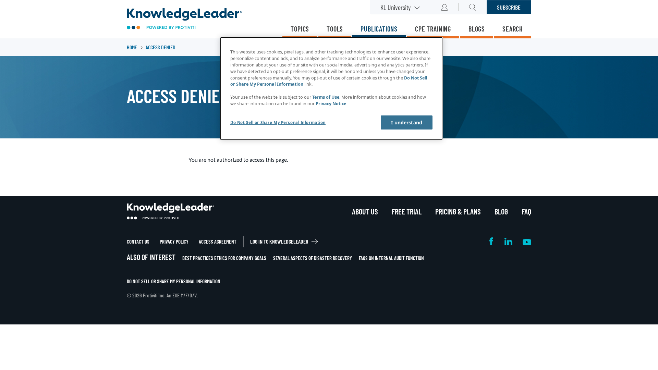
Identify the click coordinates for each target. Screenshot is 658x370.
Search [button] (472, 7)
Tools (335, 29)
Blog (501, 211)
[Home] (184, 19)
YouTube (527, 241)
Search (512, 29)
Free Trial (407, 211)
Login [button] (444, 7)
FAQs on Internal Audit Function (391, 258)
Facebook (491, 241)
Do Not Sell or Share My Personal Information (173, 281)
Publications (379, 29)
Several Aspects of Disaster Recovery (312, 258)
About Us (365, 211)
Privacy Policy (174, 241)
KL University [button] (395, 7)
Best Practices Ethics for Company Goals (224, 258)
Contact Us (138, 241)
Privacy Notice (331, 104)
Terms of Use (325, 97)
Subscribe (509, 7)
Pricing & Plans (458, 211)
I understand (406, 122)
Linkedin (508, 241)
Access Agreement (217, 241)
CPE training (433, 29)
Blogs (476, 29)
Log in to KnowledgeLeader (279, 241)
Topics (300, 29)
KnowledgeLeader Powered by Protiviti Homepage (170, 211)
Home (132, 47)
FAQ (526, 211)
